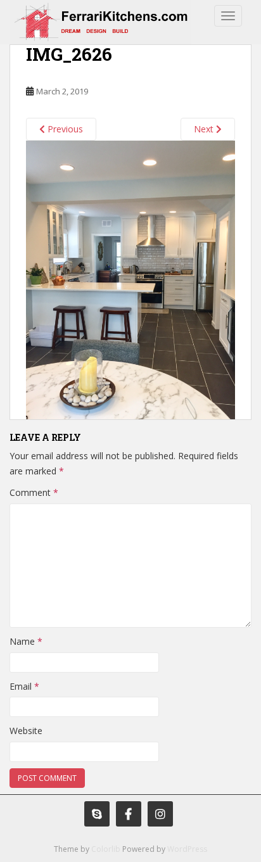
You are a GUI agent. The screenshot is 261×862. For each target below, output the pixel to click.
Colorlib (105, 849)
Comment (34, 492)
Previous (64, 129)
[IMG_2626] (130, 278)
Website (26, 731)
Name (26, 641)
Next (205, 129)
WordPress (187, 849)
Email (24, 686)
